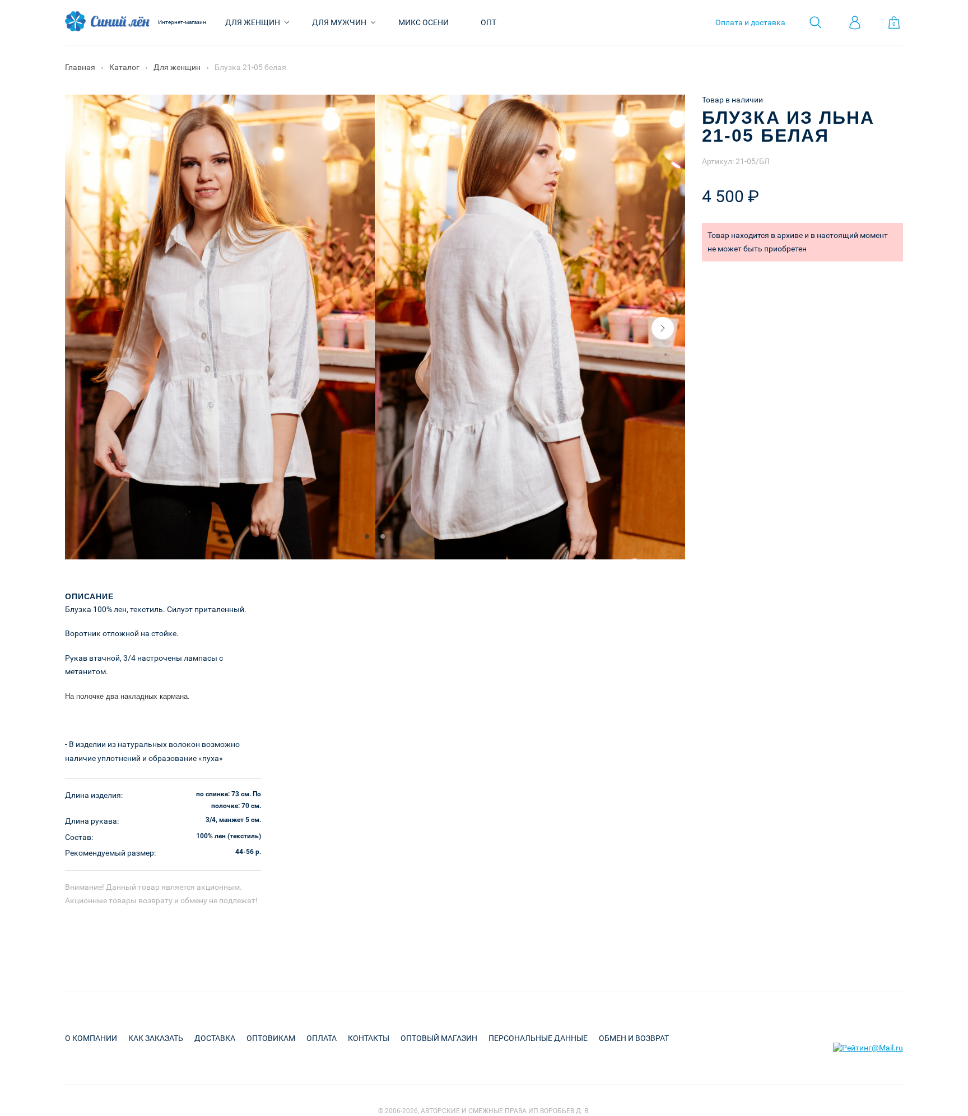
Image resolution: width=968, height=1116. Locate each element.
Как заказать (155, 1038)
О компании (91, 1038)
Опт (488, 22)
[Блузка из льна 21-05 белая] (220, 556)
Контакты (368, 1038)
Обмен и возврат (634, 1038)
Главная (80, 67)
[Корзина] (894, 22)
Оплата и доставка (750, 22)
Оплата (321, 1038)
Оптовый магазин (439, 1038)
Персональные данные (538, 1038)
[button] (662, 328)
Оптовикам (270, 1038)
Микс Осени (423, 22)
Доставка (214, 1038)
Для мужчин (339, 22)
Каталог (124, 67)
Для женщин (252, 22)
